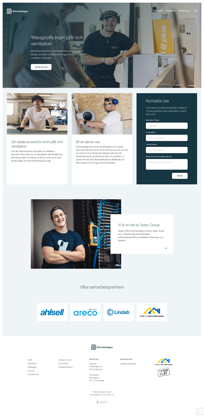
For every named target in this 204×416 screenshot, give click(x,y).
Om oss (31, 371)
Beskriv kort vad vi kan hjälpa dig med (158, 156)
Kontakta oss (184, 11)
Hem (30, 360)
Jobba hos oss (64, 360)
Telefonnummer (151, 144)
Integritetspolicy (65, 367)
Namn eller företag (152, 120)
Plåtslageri (158, 11)
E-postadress (151, 132)
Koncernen (63, 363)
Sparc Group (106, 392)
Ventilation (170, 11)
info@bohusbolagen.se (128, 364)
